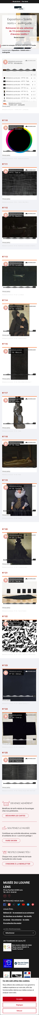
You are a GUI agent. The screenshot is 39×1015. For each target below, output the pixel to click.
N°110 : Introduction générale (21, 158)
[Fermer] (36, 979)
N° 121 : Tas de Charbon (20, 611)
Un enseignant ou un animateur (23, 913)
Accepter (19, 999)
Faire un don (11, 841)
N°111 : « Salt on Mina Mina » (21, 202)
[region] (19, 996)
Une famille (28, 916)
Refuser (19, 1011)
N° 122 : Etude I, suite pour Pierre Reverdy (24, 654)
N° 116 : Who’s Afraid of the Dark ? (22, 382)
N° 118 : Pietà (17, 474)
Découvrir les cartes (15, 816)
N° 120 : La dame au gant (20, 567)
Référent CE (7, 913)
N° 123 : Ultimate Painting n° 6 (21, 703)
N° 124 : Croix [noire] (19, 747)
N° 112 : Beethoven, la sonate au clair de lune (25, 245)
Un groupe (6, 920)
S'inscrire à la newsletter (18, 864)
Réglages (19, 1005)
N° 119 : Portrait (18, 518)
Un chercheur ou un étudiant (13, 916)
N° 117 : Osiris (17, 431)
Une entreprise (16, 920)
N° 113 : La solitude (19, 294)
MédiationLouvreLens (7, 109)
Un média (26, 920)
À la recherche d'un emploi (12, 923)
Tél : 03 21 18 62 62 (9, 892)
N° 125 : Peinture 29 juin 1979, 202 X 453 (24, 790)
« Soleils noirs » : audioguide (21, 109)
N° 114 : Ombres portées (20, 338)
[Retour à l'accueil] (19, 8)
